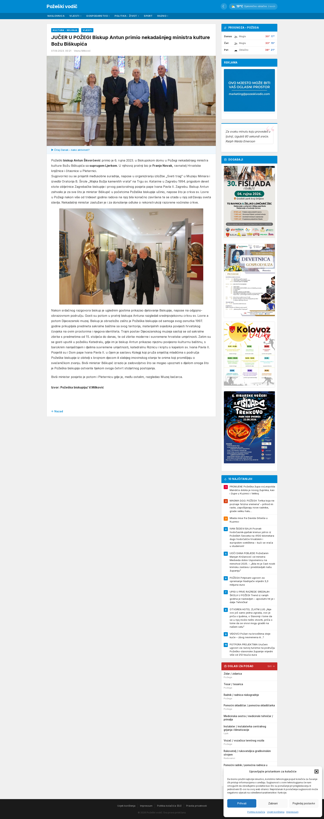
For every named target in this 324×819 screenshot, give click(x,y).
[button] (316, 771)
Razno (162, 15)
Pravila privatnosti (196, 805)
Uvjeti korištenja (275, 812)
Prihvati (241, 803)
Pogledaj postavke (303, 803)
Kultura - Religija (65, 30)
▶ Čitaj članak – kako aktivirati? (70, 149)
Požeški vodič (61, 6)
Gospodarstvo (98, 15)
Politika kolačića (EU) (169, 805)
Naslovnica (55, 15)
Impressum (292, 812)
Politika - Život (127, 15)
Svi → (271, 666)
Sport (148, 15)
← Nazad (57, 411)
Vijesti (75, 15)
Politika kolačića (256, 812)
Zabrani (273, 803)
